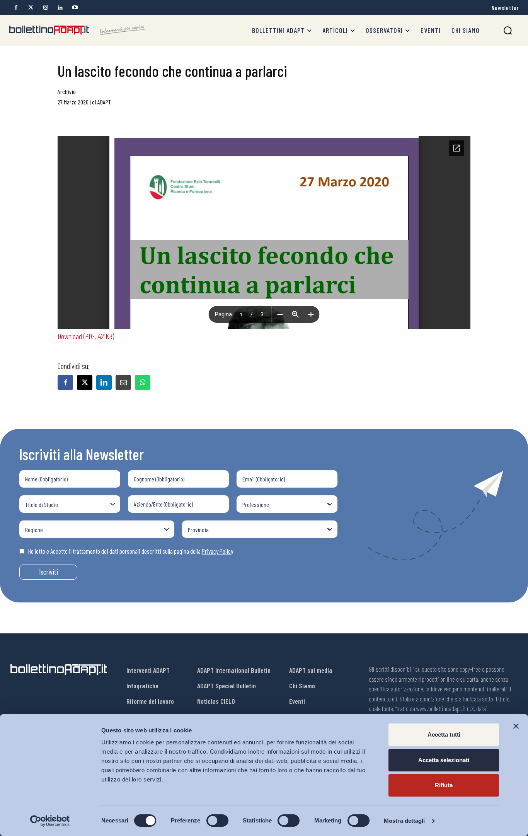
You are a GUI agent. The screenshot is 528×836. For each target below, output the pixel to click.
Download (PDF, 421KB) (86, 336)
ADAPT (104, 102)
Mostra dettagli (404, 820)
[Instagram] (45, 7)
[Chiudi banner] (516, 726)
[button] (508, 30)
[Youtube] (75, 7)
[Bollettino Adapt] (77, 30)
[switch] (217, 820)
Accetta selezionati (443, 760)
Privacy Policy (217, 551)
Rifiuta (444, 785)
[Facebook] (16, 7)
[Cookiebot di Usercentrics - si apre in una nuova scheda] (50, 821)
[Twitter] (30, 7)
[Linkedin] (60, 7)
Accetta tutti (444, 734)
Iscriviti (48, 571)
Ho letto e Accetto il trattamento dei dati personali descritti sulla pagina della (130, 551)
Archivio (67, 91)
